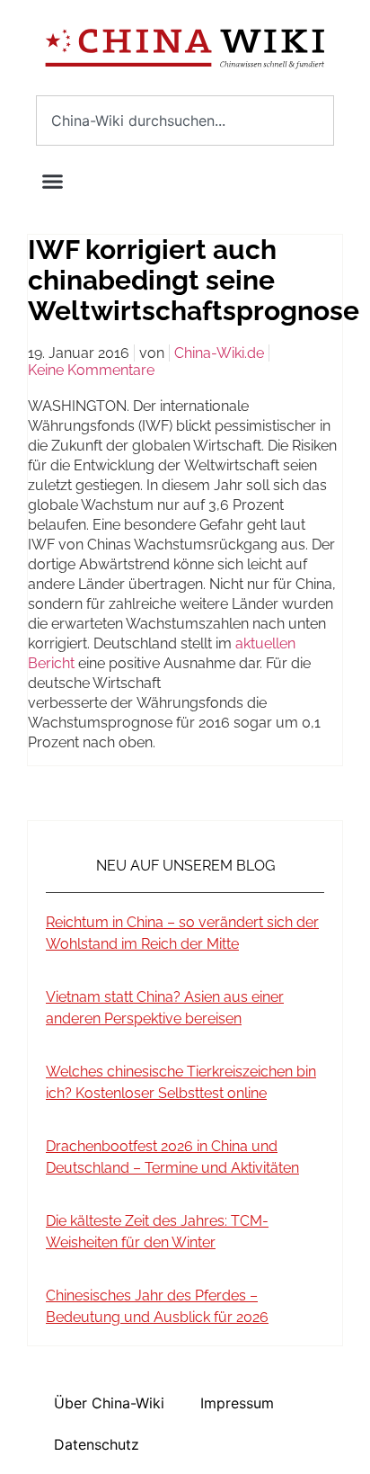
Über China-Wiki (109, 1403)
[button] (53, 181)
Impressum (237, 1403)
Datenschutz (96, 1444)
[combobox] (185, 120)
